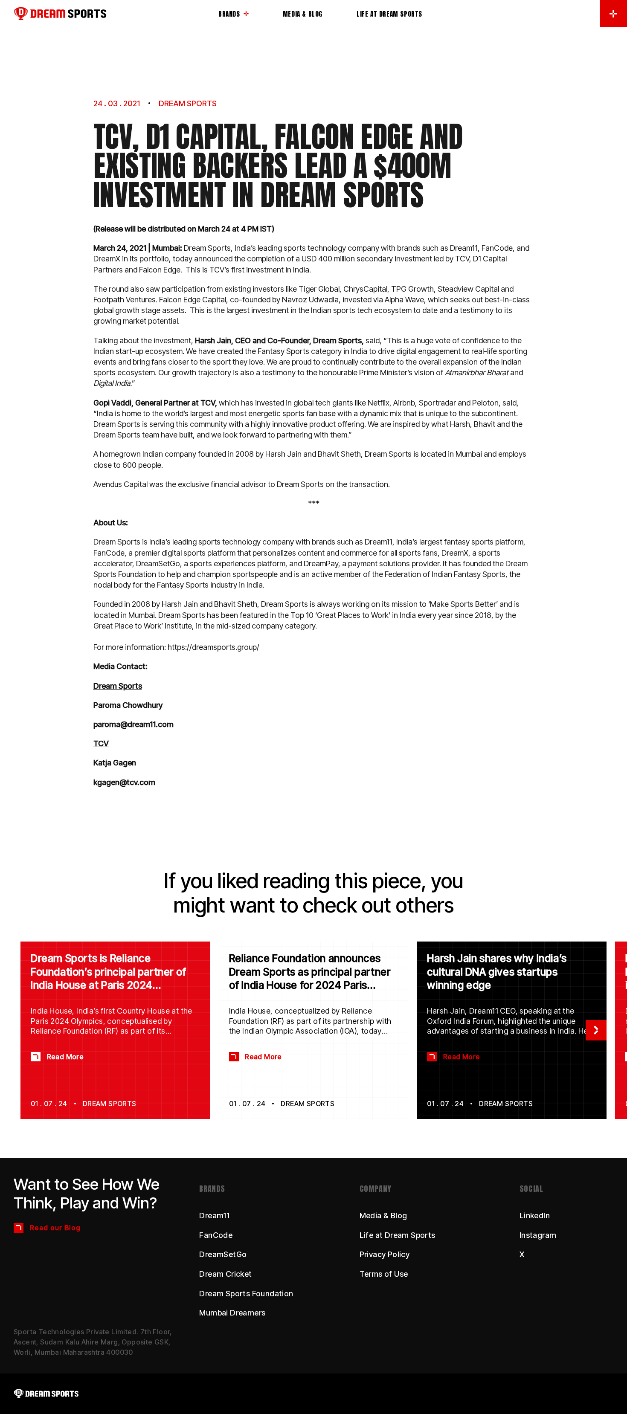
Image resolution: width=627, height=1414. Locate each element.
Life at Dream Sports (397, 1235)
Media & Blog (383, 1215)
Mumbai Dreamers (232, 1312)
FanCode (215, 1235)
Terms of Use (384, 1273)
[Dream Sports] (116, 13)
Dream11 (214, 1215)
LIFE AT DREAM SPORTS (389, 14)
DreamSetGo (223, 1254)
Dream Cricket (225, 1273)
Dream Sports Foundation (246, 1293)
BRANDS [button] (229, 15)
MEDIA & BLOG (302, 14)
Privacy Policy (385, 1254)
